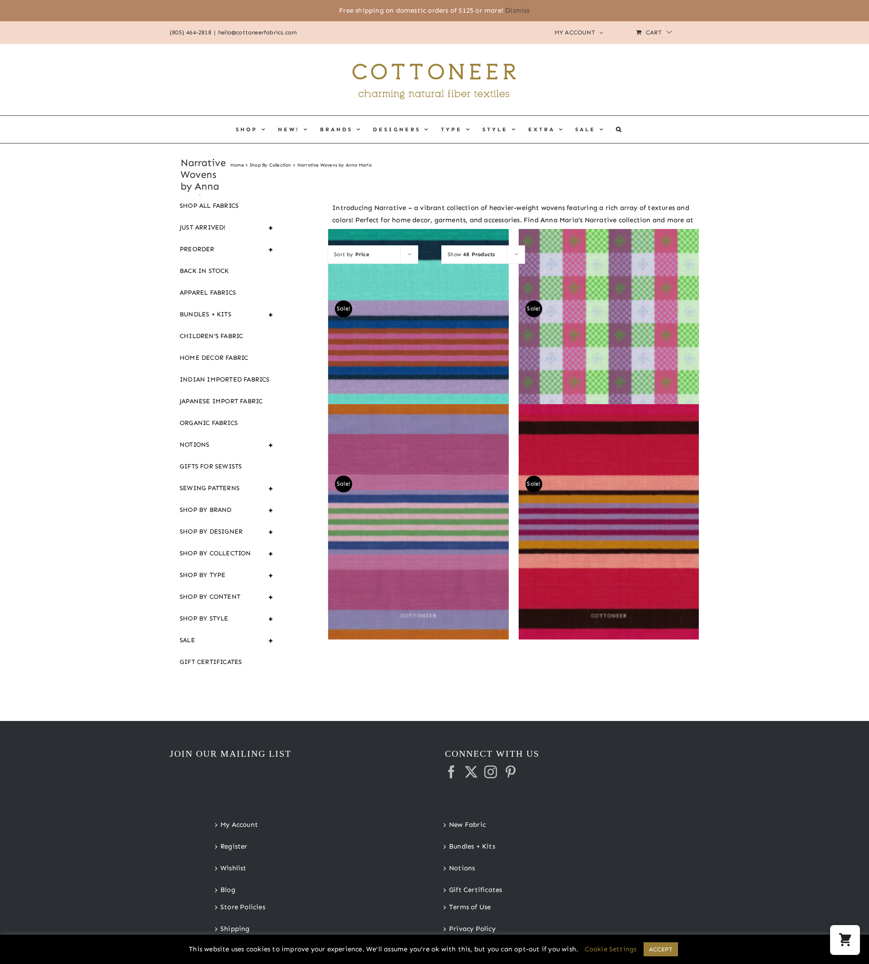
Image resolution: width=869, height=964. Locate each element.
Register (234, 846)
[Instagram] (490, 772)
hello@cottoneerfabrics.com (257, 32)
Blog (227, 890)
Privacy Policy (472, 929)
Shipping (235, 929)
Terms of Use (470, 907)
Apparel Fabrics (208, 292)
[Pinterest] (510, 772)
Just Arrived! (227, 227)
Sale (227, 640)
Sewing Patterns (227, 488)
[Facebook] (451, 772)
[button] (619, 129)
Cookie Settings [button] (611, 949)
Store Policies (242, 907)
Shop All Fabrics (209, 206)
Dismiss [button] (517, 10)
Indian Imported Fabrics (225, 379)
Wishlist (233, 868)
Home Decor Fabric (214, 358)
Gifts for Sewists (211, 466)
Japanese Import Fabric (221, 401)
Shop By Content (227, 597)
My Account (239, 825)
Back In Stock (204, 271)
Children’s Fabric (211, 336)
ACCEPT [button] (661, 949)
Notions (227, 444)
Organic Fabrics (209, 423)
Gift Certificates (211, 662)
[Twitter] (471, 772)
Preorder (227, 249)
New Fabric (467, 825)
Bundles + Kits (227, 314)
